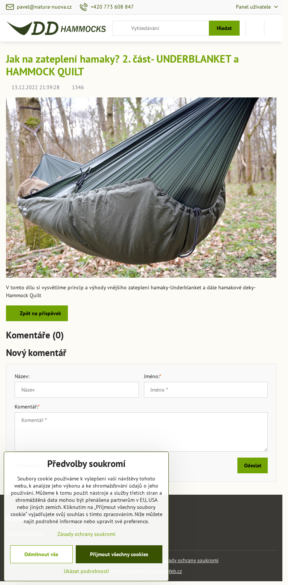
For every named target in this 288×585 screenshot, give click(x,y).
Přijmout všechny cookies (119, 554)
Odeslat (252, 465)
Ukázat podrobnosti (86, 571)
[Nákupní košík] (255, 28)
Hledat (224, 28)
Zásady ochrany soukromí (189, 560)
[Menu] (273, 28)
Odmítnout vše (41, 554)
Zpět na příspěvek (39, 313)
